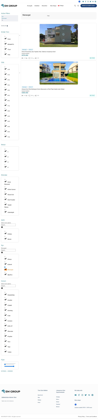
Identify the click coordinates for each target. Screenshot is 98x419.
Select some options (6, 222)
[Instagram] (88, 1)
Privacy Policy (81, 416)
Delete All (3, 25)
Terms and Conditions (91, 416)
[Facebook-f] (85, 1)
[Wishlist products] (78, 5)
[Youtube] (83, 1)
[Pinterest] (95, 1)
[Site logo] (9, 5)
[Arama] (75, 5)
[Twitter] (90, 1)
